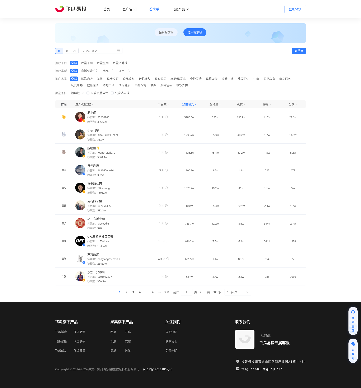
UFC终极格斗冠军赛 (100, 237)
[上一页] (113, 292)
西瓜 (113, 332)
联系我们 (171, 341)
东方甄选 (93, 254)
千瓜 (113, 341)
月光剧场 (93, 166)
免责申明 (171, 351)
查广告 (127, 9)
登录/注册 (295, 9)
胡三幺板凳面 (96, 219)
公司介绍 (171, 332)
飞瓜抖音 (61, 332)
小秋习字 (93, 130)
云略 (128, 332)
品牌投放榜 (166, 32)
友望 (128, 341)
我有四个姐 (94, 201)
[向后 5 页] (159, 292)
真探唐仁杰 (94, 183)
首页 (106, 9)
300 (166, 292)
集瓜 (113, 351)
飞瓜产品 (178, 9)
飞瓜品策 (79, 332)
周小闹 (91, 112)
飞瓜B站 (60, 351)
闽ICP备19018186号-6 (157, 369)
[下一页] (200, 292)
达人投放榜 (195, 32)
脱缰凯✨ (93, 148)
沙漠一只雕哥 (96, 272)
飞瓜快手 (79, 341)
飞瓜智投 (61, 341)
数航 (128, 351)
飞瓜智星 (79, 351)
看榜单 (154, 9)
